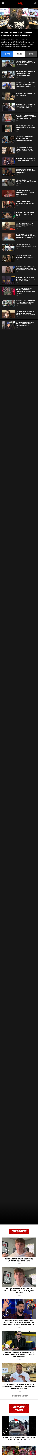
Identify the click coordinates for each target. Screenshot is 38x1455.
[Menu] (3, 3)
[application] (19, 18)
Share (7, 54)
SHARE (19, 54)
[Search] (35, 3)
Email (31, 54)
